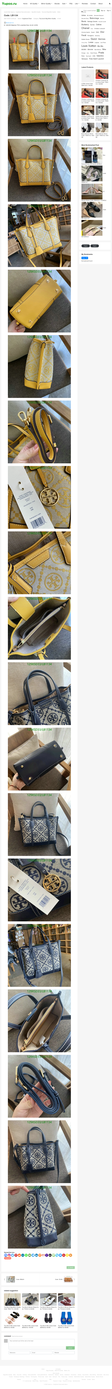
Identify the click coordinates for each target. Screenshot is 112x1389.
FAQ (70, 3)
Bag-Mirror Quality (36, 12)
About (100, 3)
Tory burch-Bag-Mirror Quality (49, 12)
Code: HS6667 (93, 177)
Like (76, 3)
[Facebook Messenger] (60, 1255)
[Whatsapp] (26, 1255)
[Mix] (39, 1255)
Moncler (90, 49)
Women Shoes (99, 1376)
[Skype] (56, 1255)
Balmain (102, 18)
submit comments (70, 1348)
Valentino (100, 56)
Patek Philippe (93, 53)
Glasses (57, 1374)
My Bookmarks (76, 1381)
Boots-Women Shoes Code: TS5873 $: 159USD (102, 135)
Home (25, 3)
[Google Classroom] (63, 1255)
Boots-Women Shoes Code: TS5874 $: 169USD (87, 135)
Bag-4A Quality (49, 1370)
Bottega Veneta (92, 21)
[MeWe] (22, 1255)
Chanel (85, 28)
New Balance (97, 49)
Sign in (109, 10)
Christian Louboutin (99, 28)
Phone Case (41, 1376)
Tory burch (7, 1258)
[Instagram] (9, 1255)
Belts (14, 1374)
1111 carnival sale (27, 1381)
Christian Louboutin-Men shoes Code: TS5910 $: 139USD (102, 82)
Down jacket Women (42, 1374)
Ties (59, 1376)
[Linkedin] (36, 1255)
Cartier (92, 25)
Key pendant (85, 1374)
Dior (102, 31)
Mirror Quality (46, 3)
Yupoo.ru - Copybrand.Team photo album (20, 12)
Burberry (85, 24)
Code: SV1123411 (93, 214)
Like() (70, 1267)
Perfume (28, 1376)
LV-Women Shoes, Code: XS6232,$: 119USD (93, 196)
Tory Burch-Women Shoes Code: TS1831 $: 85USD (30, 1308)
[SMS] (53, 1255)
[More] (70, 1255)
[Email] (29, 1255)
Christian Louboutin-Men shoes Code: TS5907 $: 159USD (87, 118)
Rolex (83, 56)
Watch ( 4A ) (67, 1370)
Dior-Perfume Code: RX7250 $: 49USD (93, 159)
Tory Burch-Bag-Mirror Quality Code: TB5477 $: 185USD (12, 1308)
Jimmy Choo (84, 42)
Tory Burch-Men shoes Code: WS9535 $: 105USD (30, 1326)
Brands (57, 3)
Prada (101, 52)
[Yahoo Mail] (46, 1255)
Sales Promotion (44, 1381)
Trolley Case (64, 1376)
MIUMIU (83, 49)
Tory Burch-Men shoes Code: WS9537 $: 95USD (66, 1326)
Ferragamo (90, 35)
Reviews (85, 3)
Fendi (83, 35)
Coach (93, 32)
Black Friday (35, 1381)
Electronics (51, 1374)
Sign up (103, 10)
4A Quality (33, 3)
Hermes (101, 39)
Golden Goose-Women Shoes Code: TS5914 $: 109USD (102, 118)
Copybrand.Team (27, 18)
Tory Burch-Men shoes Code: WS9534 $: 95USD (12, 1326)
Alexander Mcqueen (99, 15)
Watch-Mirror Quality (90, 1376)
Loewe (90, 42)
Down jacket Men (32, 1374)
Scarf (46, 1376)
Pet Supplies (34, 1376)
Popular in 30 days (67, 1381)
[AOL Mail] (50, 1255)
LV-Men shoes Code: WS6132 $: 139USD (87, 84)
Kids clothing (93, 1374)
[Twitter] (12, 1255)
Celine (98, 24)
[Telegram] (33, 1255)
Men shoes (106, 1374)
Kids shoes (99, 1374)
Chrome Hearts (85, 32)
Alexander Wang (85, 18)
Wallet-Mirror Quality (79, 1376)
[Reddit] (19, 1255)
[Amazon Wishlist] (67, 1255)
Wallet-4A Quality (59, 1370)
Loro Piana (103, 42)
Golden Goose (85, 39)
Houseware (73, 1374)
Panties (11, 1376)
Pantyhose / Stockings (19, 1376)
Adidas (83, 15)
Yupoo (85, 246)
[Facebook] (5, 1255)
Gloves (61, 1374)
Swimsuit (55, 1376)
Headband (67, 1374)
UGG (93, 56)
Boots (83, 21)
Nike (104, 49)
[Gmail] (43, 1255)
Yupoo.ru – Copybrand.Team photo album (58, 1384)
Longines (97, 42)
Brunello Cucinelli (102, 21)
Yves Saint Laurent (96, 58)
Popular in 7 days (57, 1381)
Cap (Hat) (19, 1374)
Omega (83, 53)
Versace (84, 59)
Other (88, 53)
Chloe (92, 28)
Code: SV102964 (93, 232)
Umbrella (71, 1376)
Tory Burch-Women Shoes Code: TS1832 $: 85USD (48, 1308)
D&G (97, 32)
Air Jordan (90, 15)
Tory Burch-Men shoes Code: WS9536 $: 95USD (48, 1326)
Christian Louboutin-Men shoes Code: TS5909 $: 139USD (87, 100)
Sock (50, 1376)
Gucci (94, 38)
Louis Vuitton (88, 45)
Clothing (25, 1374)
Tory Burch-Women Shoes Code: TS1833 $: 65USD (66, 1308)
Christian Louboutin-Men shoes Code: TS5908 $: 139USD (102, 100)
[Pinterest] (16, 1255)
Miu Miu (100, 46)
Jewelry (79, 1374)
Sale (63, 3)
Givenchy (97, 35)
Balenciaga (94, 18)
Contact (93, 3)
